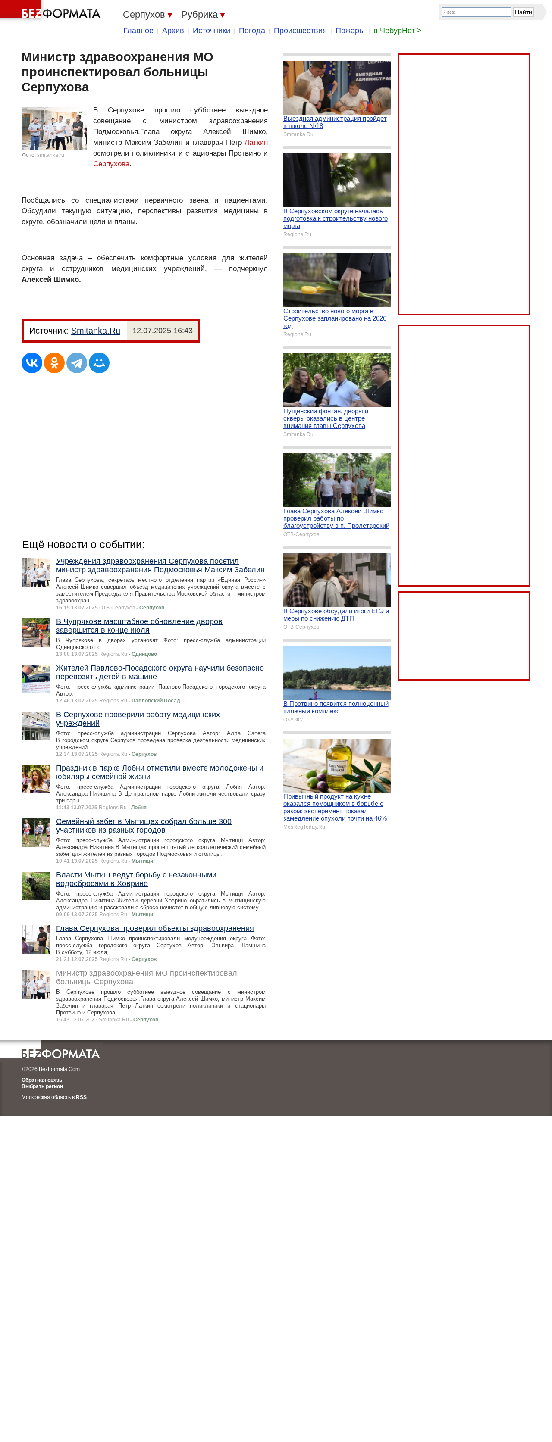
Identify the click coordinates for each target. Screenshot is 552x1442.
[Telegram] (76, 363)
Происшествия (300, 30)
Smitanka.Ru (95, 330)
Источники (211, 30)
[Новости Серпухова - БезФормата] (52, 11)
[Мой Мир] (99, 363)
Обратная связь (42, 1080)
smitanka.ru (50, 155)
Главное (138, 30)
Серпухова (111, 164)
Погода (252, 30)
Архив (173, 30)
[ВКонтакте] (32, 363)
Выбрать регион (42, 1086)
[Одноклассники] (54, 363)
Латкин (256, 142)
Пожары (350, 30)
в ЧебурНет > (397, 30)
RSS (81, 1097)
